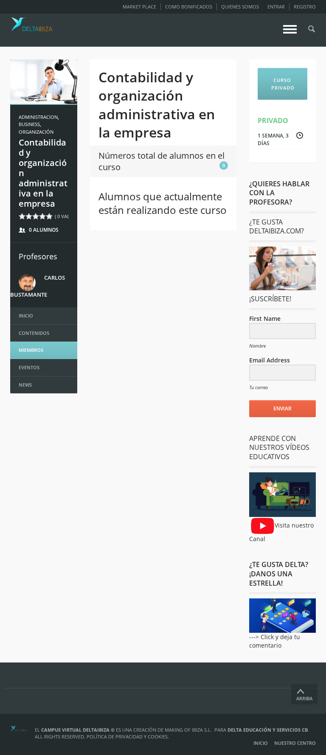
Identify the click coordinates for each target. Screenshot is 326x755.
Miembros (31, 350)
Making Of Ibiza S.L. (188, 730)
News (25, 385)
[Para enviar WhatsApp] (282, 268)
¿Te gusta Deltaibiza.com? (276, 226)
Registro (305, 6)
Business (29, 124)
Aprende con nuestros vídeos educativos (279, 447)
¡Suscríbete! (270, 298)
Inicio (26, 315)
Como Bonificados (188, 6)
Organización (36, 132)
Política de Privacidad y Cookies (127, 736)
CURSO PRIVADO (283, 84)
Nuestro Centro (295, 743)
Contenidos (34, 333)
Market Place (139, 6)
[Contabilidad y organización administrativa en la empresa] (43, 81)
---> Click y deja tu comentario (274, 641)
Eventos (29, 367)
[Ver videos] (262, 525)
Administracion (38, 117)
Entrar (276, 6)
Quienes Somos (240, 6)
